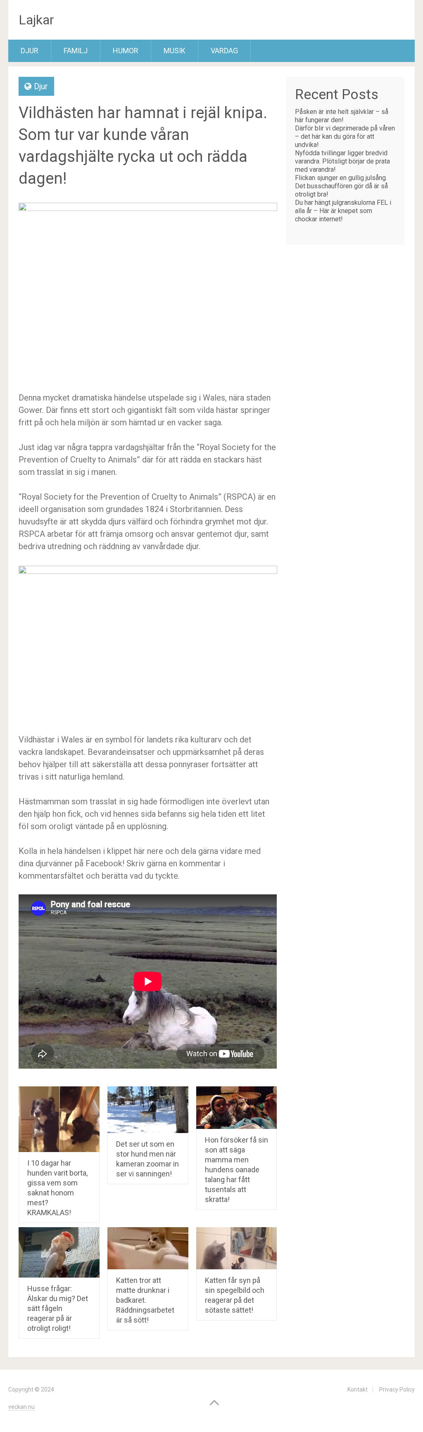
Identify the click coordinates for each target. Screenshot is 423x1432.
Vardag (224, 50)
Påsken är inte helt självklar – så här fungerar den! (341, 116)
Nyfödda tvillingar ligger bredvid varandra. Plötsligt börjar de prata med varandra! (342, 161)
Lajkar (36, 19)
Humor (125, 50)
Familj (76, 50)
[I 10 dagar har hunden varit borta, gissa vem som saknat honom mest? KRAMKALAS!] (59, 1119)
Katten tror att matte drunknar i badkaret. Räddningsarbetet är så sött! (145, 1300)
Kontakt (357, 1389)
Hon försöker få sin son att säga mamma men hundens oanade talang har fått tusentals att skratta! (236, 1170)
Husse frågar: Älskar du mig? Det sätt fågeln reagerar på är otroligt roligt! (57, 1308)
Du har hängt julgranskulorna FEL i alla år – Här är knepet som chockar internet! (343, 211)
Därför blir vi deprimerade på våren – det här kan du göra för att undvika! (345, 136)
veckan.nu (21, 1407)
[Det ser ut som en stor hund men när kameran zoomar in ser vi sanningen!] (147, 1109)
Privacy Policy (397, 1389)
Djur (29, 50)
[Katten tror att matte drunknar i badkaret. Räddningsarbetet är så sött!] (147, 1248)
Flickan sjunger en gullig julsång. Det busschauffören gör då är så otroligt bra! (341, 186)
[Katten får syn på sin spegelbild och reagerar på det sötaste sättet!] (236, 1248)
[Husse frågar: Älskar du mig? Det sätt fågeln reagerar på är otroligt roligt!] (59, 1252)
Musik (174, 50)
